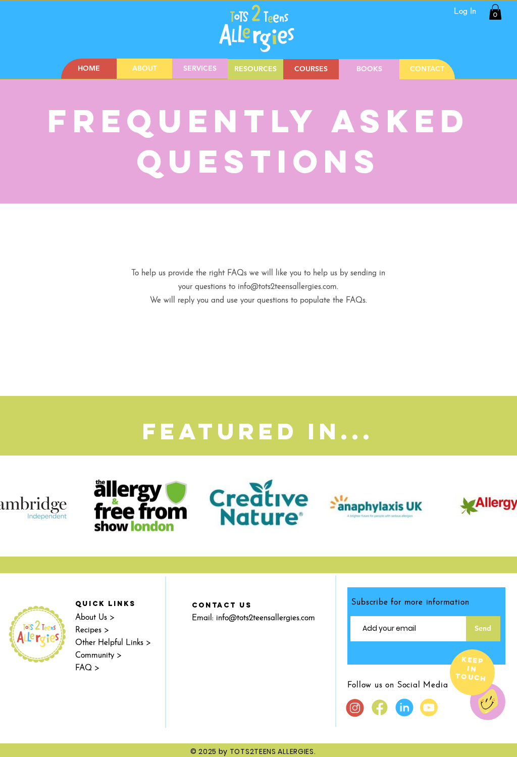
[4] (404, 707)
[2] (379, 707)
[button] (495, 12)
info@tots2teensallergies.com (287, 287)
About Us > (95, 618)
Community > (98, 655)
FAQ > (87, 668)
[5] (429, 707)
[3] (355, 707)
